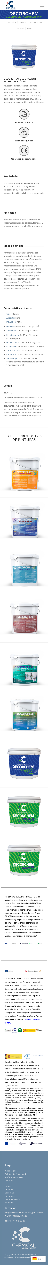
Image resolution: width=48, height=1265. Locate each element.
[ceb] (24, 150)
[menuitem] (41, 5)
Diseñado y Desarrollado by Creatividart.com (23, 1259)
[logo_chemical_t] (20, 5)
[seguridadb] (24, 132)
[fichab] (24, 114)
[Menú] (41, 5)
